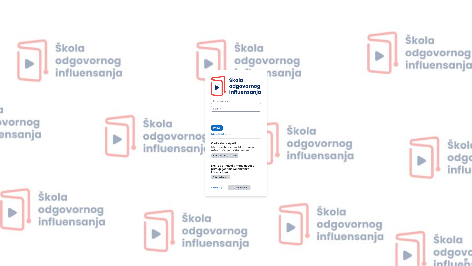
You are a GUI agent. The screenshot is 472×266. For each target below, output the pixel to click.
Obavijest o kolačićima (239, 187)
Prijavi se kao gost (221, 177)
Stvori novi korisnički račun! (225, 155)
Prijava (217, 127)
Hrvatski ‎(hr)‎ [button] (216, 187)
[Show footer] (466, 260)
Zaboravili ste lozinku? (221, 134)
